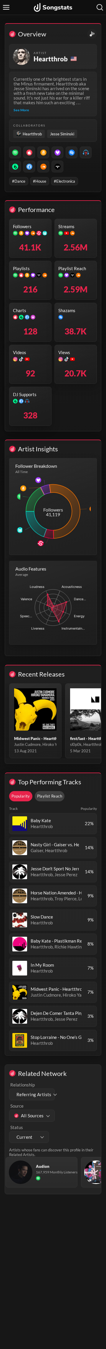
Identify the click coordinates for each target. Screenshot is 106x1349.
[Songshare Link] (92, 34)
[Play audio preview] (19, 823)
